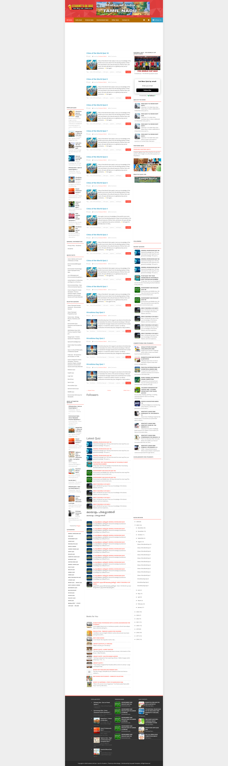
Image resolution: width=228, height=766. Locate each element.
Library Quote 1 (98, 663)
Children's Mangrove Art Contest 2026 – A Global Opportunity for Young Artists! (149, 390)
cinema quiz (71, 574)
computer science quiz (74, 556)
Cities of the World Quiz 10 (97, 53)
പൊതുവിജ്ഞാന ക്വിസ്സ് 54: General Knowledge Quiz (109, 569)
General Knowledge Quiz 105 (78, 157)
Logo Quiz (70, 376)
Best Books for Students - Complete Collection (108, 676)
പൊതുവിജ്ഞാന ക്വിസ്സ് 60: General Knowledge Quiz (109, 522)
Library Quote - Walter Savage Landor (105, 656)
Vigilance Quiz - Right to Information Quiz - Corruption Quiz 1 (106, 739)
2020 (137, 625)
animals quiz (71, 572)
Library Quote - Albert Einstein (103, 649)
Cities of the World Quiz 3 (97, 235)
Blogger (78, 526)
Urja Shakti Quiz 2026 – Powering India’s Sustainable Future (151, 721)
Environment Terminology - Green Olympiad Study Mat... (75, 270)
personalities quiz (73, 543)
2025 (137, 525)
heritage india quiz (73, 562)
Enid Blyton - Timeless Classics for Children (107, 631)
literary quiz (71, 580)
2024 (137, 612)
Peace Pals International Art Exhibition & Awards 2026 (150, 368)
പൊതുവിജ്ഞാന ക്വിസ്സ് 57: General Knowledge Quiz (109, 542)
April (139, 597)
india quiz (70, 536)
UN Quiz (78, 603)
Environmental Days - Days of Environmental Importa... (75, 286)
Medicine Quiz (71, 369)
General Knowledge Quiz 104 (102, 449)
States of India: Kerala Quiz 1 (78, 204)
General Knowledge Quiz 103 (102, 455)
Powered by (143, 95)
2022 (137, 619)
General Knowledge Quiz (74, 342)
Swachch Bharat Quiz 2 (78, 470)
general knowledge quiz (74, 533)
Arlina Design (116, 763)
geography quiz (72, 559)
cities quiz (105, 72)
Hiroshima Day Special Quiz (78, 229)
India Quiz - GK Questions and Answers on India (74, 355)
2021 (137, 622)
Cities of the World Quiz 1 (97, 286)
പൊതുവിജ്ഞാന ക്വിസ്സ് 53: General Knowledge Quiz (109, 575)
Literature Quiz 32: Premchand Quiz (78, 114)
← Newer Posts (90, 390)
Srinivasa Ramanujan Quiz (78, 512)
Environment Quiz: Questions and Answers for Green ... (75, 325)
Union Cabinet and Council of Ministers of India (75, 260)
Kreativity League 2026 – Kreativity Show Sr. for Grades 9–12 (148, 425)
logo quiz (70, 605)
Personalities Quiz (72, 385)
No (110, 56)
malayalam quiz (72, 590)
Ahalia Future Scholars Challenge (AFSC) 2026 (148, 348)
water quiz (71, 600)
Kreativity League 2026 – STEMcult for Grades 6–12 (149, 446)
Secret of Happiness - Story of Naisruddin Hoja (108, 682)
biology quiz (71, 569)
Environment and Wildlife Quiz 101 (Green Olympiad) (128, 727)
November (140, 531)
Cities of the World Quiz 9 (97, 79)
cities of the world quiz (95, 72)
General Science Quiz (73, 388)
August (140, 541)
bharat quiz (71, 582)
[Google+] (148, 20)
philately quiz (71, 598)
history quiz (71, 595)
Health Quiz (71, 373)
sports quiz (71, 551)
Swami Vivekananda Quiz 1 (78, 190)
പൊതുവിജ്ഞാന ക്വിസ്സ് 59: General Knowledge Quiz (109, 528)
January (140, 607)
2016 (137, 639)
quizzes (112, 72)
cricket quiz (79, 582)
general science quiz (73, 564)
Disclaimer (70, 248)
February (140, 604)
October (140, 535)
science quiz (71, 541)
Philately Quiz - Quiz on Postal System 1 (75, 168)
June (139, 590)
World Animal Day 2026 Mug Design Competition (150, 378)
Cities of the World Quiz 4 (97, 209)
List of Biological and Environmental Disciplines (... (75, 276)
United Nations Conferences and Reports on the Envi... (75, 281)
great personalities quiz (74, 577)
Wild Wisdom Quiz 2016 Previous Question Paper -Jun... (74, 332)
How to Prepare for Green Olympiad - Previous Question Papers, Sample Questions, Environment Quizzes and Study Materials (75, 293)
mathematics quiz (72, 587)
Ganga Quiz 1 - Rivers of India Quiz (78, 133)
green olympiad (72, 546)
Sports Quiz (71, 382)
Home (70, 20)
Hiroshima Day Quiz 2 (95, 338)
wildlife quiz (71, 554)
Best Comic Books (98, 638)
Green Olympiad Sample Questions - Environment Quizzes (74, 307)
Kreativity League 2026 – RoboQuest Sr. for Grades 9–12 (150, 413)
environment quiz (72, 538)
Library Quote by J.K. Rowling (102, 644)
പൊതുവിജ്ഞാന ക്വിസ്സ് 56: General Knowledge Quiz (109, 549)
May (139, 593)
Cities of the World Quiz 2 (97, 260)
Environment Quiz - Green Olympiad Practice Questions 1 (74, 417)
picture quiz (71, 592)
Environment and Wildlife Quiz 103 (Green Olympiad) (128, 710)
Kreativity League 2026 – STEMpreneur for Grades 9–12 (150, 436)
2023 (137, 615)
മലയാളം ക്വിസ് (71, 603)
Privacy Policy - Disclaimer (74, 245)
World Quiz (71, 379)
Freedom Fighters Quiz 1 (142, 149)
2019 (137, 629)
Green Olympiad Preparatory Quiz (72, 313)
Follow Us (157, 20)
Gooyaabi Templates (134, 763)
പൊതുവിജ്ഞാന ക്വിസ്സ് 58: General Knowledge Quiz (109, 535)
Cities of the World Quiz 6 (97, 157)
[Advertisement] (114, 36)
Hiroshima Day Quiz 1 (78, 178)
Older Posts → (127, 390)
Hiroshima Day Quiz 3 (95, 312)
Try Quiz (128, 72)
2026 (137, 521)
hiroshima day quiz (101, 331)
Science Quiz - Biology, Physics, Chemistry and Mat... (74, 318)
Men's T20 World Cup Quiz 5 (101, 484)
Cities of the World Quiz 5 (97, 183)
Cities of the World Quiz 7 (97, 131)
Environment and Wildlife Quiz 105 (104, 477)
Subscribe (147, 90)
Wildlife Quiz (71, 392)
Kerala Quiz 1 (72, 480)
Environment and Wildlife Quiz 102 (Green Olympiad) (128, 719)
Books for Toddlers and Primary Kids (105, 669)
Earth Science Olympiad (74, 585)
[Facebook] (144, 20)
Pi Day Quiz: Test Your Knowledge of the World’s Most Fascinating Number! (149, 277)
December (140, 528)
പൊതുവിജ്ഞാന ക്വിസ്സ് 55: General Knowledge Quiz (109, 562)
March (139, 600)
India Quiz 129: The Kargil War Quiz (78, 145)
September (141, 538)
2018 (137, 632)
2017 (137, 636)
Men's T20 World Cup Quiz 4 (101, 491)
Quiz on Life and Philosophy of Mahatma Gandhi (75, 350)
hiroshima (92, 331)
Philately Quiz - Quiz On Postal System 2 (74, 487)
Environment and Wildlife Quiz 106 (104, 470)
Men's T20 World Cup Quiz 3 (101, 497)
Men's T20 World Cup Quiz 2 (101, 504)
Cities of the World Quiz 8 (97, 105)
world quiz (118, 72)
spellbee (77, 605)
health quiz (71, 567)
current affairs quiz (73, 549)
